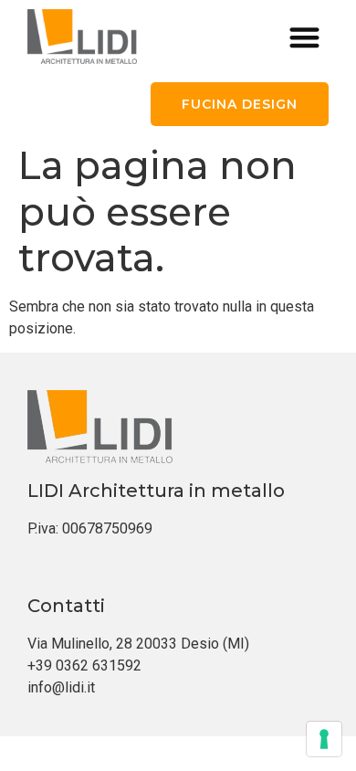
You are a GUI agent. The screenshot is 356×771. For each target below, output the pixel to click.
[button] (305, 37)
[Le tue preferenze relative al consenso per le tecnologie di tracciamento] (324, 739)
